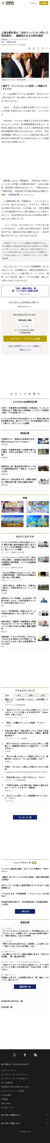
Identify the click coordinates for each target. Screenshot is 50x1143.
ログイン (34, 3)
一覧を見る (25, 911)
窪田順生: (14, 39)
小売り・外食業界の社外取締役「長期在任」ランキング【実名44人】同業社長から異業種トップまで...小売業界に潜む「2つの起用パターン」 (25, 410)
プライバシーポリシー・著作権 (12, 1091)
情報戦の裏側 (11, 42)
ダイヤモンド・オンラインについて (15, 1064)
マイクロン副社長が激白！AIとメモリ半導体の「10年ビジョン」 (25, 869)
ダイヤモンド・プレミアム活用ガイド (15, 1078)
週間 (31, 695)
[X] (14, 1055)
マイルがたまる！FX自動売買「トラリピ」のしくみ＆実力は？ (25, 894)
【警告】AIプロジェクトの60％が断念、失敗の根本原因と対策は (25, 878)
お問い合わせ (6, 1103)
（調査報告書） (14, 194)
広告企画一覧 (6, 1007)
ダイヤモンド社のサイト (10, 1115)
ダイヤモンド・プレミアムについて (14, 1074)
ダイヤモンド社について (10, 1123)
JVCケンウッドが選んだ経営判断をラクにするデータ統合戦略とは (25, 886)
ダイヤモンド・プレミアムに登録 (25, 338)
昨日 (19, 695)
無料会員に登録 (24, 320)
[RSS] (35, 1055)
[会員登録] (43, 3)
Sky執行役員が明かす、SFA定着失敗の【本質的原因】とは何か (25, 903)
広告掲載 (4, 1099)
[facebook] (25, 1055)
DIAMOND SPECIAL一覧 (12, 1001)
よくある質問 (6, 1095)
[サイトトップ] (10, 3)
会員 (43, 695)
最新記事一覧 (25, 986)
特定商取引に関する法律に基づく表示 (15, 1087)
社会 (2, 42)
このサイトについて (8, 1070)
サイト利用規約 (6, 1082)
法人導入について (7, 1107)
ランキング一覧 (24, 817)
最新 (7, 695)
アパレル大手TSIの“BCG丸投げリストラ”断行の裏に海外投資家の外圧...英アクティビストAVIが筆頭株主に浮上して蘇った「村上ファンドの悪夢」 (25, 421)
